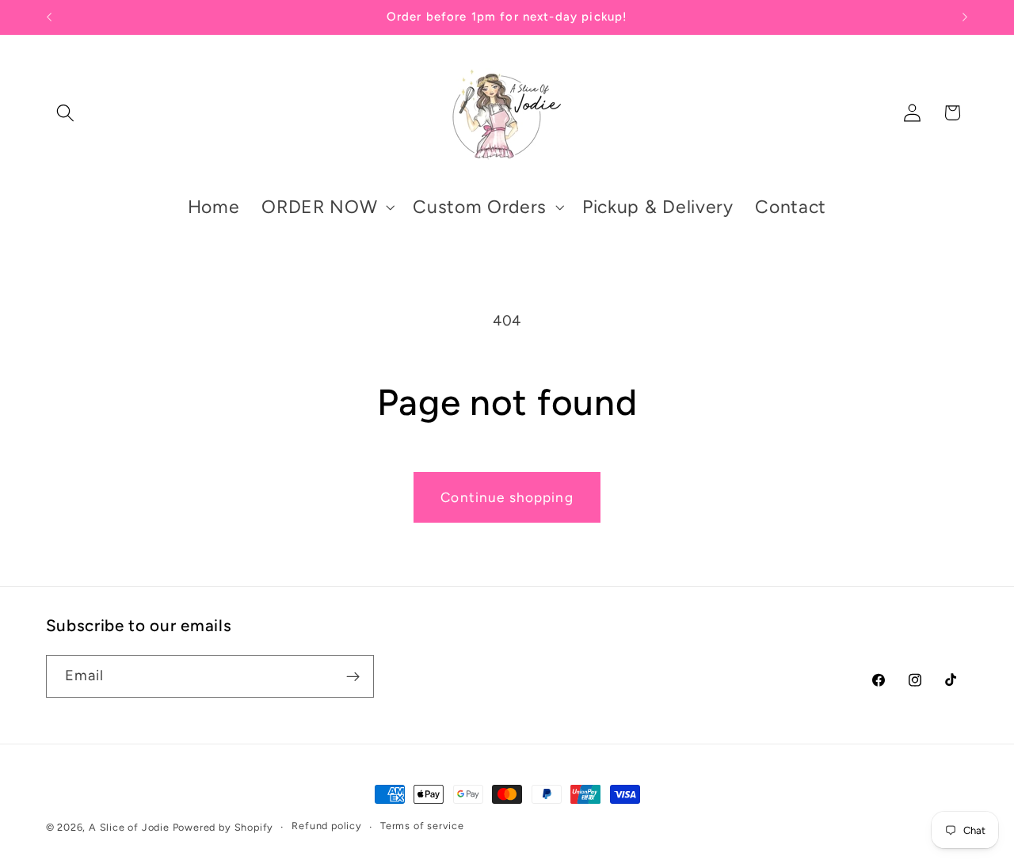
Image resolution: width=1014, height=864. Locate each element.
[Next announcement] (964, 17)
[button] (66, 113)
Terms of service (422, 826)
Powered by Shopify (223, 827)
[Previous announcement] (49, 17)
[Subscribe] (353, 676)
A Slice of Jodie (129, 827)
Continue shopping (507, 497)
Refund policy (326, 826)
